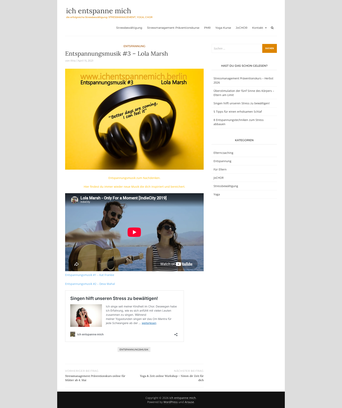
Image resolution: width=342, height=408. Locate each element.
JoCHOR (241, 27)
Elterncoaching (223, 153)
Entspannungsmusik (134, 349)
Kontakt (257, 27)
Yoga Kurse (223, 27)
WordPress (170, 402)
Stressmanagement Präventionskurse (173, 27)
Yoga (217, 194)
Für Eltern (220, 169)
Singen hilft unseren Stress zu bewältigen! (242, 103)
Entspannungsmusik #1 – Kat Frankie (89, 275)
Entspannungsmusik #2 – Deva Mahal (90, 284)
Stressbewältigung (129, 27)
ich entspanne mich (98, 10)
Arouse (189, 402)
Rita (73, 60)
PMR (207, 27)
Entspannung (134, 46)
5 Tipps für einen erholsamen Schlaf (238, 111)
